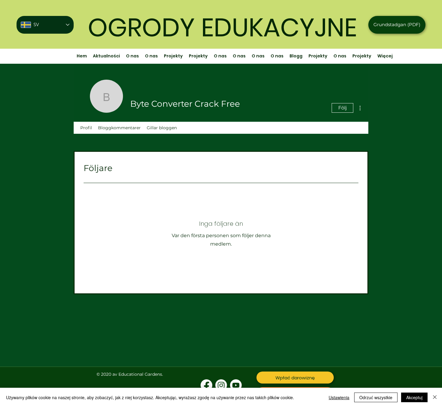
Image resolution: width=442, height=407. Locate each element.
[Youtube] (236, 385)
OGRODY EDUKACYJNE (222, 27)
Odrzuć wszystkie (375, 397)
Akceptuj (414, 397)
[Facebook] (206, 385)
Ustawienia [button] (339, 397)
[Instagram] (221, 385)
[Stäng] (434, 397)
